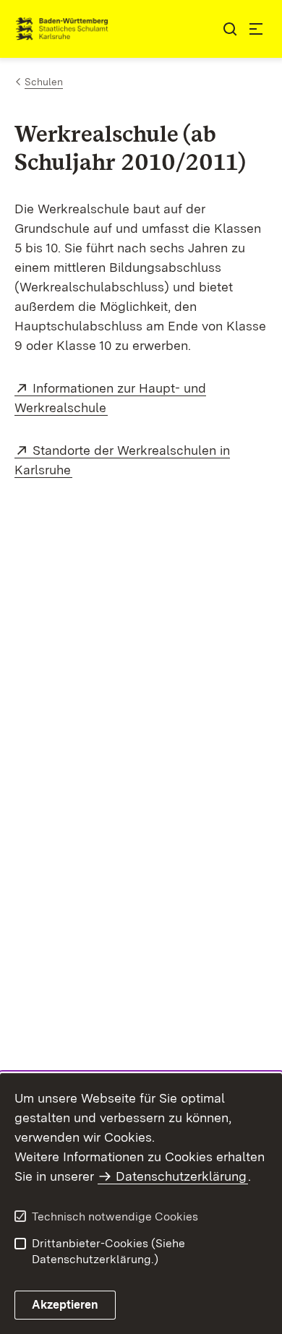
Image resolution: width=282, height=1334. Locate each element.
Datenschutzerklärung (181, 1176)
